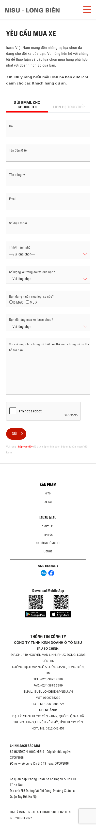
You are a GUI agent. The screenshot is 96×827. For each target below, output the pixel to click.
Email (12, 199)
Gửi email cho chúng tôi (27, 105)
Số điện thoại (18, 223)
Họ (11, 126)
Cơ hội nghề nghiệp (48, 543)
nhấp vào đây (24, 446)
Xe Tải (48, 502)
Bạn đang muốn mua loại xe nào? (31, 296)
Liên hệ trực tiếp (69, 107)
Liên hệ (48, 551)
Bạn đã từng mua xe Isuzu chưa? (31, 320)
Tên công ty (17, 175)
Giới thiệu (48, 526)
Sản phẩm (48, 485)
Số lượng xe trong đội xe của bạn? (32, 272)
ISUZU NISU (48, 518)
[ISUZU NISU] (32, 10)
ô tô (48, 493)
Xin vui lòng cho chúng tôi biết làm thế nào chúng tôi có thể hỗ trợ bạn (49, 347)
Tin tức (48, 534)
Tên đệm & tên (19, 150)
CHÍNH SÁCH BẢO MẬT (25, 746)
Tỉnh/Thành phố (20, 247)
